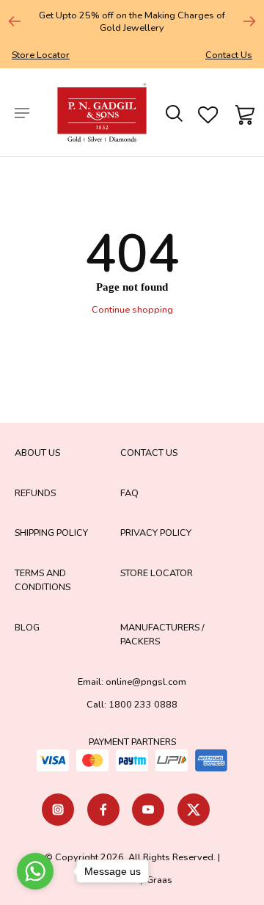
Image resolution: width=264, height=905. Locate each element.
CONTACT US (148, 452)
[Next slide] (249, 21)
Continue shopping (132, 309)
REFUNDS (35, 493)
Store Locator (41, 54)
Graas (159, 879)
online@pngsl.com (146, 681)
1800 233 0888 (143, 704)
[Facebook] (103, 809)
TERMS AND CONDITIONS (42, 580)
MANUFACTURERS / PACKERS (162, 634)
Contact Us (228, 54)
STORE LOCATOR (156, 573)
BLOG (27, 627)
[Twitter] (193, 809)
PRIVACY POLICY (155, 532)
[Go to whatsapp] (35, 871)
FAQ (129, 493)
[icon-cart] (243, 112)
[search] (173, 112)
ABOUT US (37, 452)
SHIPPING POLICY (51, 532)
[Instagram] (58, 809)
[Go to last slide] (14, 21)
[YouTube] (148, 809)
